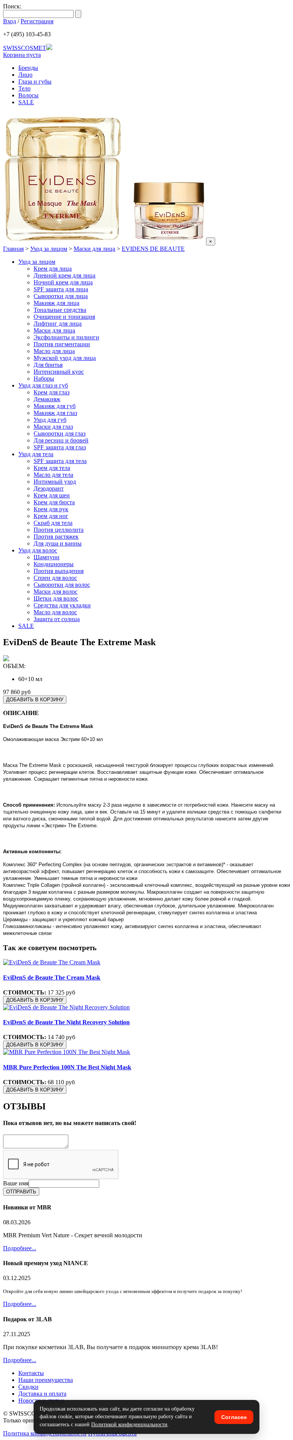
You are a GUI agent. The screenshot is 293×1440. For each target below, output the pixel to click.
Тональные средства (60, 310)
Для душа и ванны (58, 543)
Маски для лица (94, 248)
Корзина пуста (22, 55)
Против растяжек (56, 536)
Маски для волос (55, 591)
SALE (26, 102)
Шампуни (47, 557)
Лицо (25, 74)
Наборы (44, 378)
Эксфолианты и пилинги (66, 337)
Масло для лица (54, 351)
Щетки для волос (56, 598)
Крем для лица (53, 268)
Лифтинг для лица (58, 323)
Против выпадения (59, 571)
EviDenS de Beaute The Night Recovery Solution (66, 1022)
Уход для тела (35, 454)
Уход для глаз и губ (43, 385)
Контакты (31, 1373)
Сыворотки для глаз (59, 433)
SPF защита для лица (61, 289)
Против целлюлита (59, 529)
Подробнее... (19, 1248)
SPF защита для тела (60, 461)
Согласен (233, 1417)
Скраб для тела (53, 523)
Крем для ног (51, 516)
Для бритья (48, 365)
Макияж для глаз (55, 413)
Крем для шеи (52, 495)
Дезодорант (49, 488)
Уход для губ (50, 420)
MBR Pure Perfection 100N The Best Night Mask (67, 1067)
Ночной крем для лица (63, 282)
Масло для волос (55, 612)
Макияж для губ (55, 406)
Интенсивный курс (59, 371)
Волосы (28, 95)
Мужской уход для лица (65, 358)
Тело (24, 88)
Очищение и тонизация (64, 316)
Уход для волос (37, 550)
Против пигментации (62, 344)
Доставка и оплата (42, 1393)
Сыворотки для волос (62, 584)
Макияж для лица (56, 303)
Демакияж (47, 399)
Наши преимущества (45, 1380)
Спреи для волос (55, 578)
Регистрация (37, 21)
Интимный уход (55, 481)
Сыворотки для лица (61, 296)
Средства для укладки (62, 605)
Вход (9, 21)
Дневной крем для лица (64, 275)
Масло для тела (53, 474)
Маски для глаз (53, 426)
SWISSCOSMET (24, 48)
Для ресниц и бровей (61, 440)
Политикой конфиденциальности (129, 1424)
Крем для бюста (54, 502)
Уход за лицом (48, 248)
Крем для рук (51, 509)
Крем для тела (52, 468)
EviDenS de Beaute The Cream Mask (51, 977)
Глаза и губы (35, 81)
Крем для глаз (51, 392)
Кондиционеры (54, 564)
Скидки (28, 1386)
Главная (13, 248)
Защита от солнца (57, 619)
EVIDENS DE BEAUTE (153, 248)
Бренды (28, 68)
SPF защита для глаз (60, 447)
